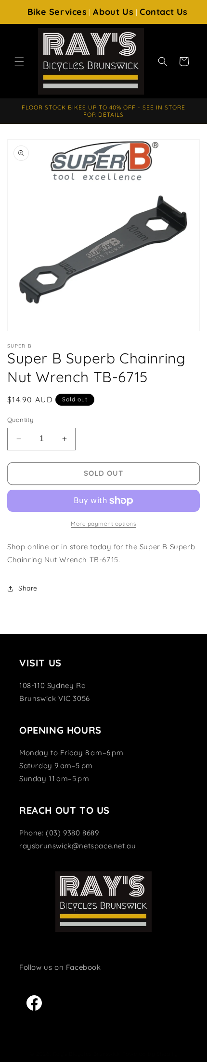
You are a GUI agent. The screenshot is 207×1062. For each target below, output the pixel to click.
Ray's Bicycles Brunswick (86, 1053)
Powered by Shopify (150, 1053)
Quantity (20, 419)
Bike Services (57, 11)
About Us (113, 11)
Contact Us (164, 11)
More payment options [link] (103, 523)
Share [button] (28, 588)
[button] (19, 61)
